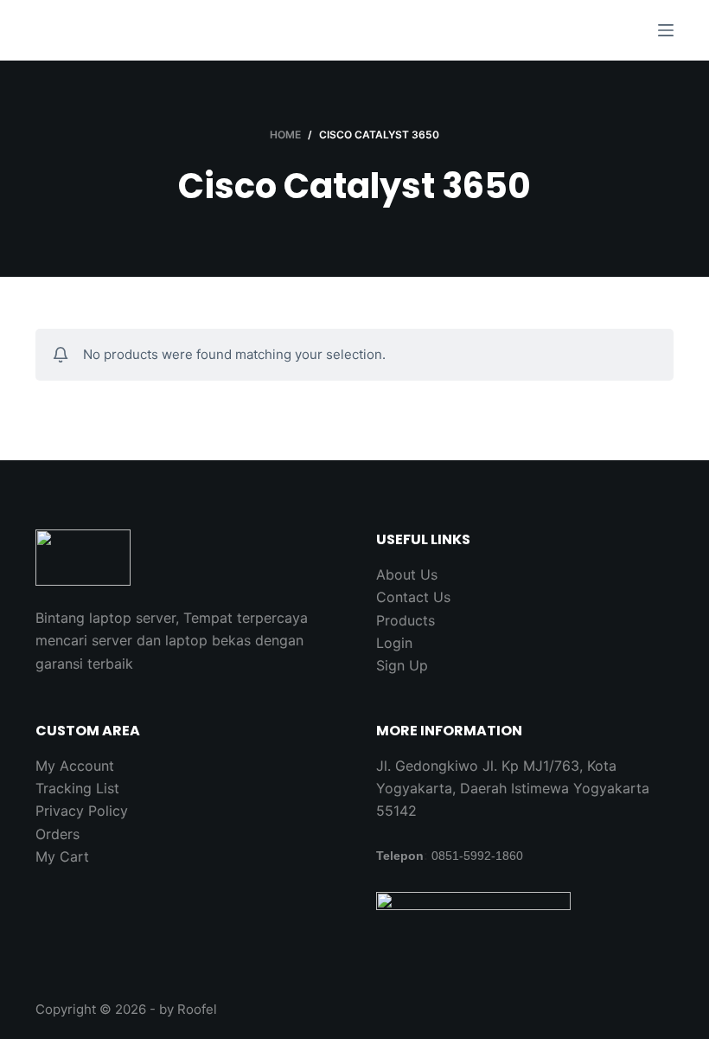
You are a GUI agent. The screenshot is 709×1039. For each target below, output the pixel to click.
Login (394, 642)
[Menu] (666, 30)
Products (405, 620)
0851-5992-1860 (477, 856)
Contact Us (413, 597)
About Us (407, 574)
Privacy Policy (81, 810)
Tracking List (77, 788)
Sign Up (402, 665)
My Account (74, 765)
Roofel (197, 1009)
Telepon (400, 856)
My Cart (62, 856)
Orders (57, 834)
